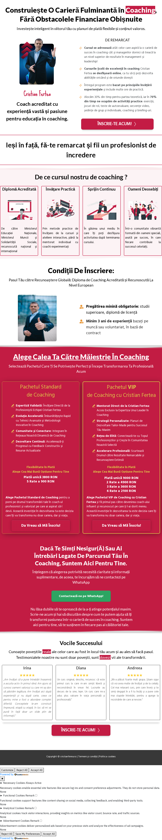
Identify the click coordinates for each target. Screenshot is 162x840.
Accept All (37, 770)
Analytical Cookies (13, 808)
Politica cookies (107, 757)
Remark (29, 795)
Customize (7, 770)
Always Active (33, 782)
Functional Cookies (14, 795)
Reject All (22, 770)
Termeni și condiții (87, 757)
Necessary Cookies (14, 782)
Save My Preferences (28, 833)
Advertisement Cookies (16, 820)
